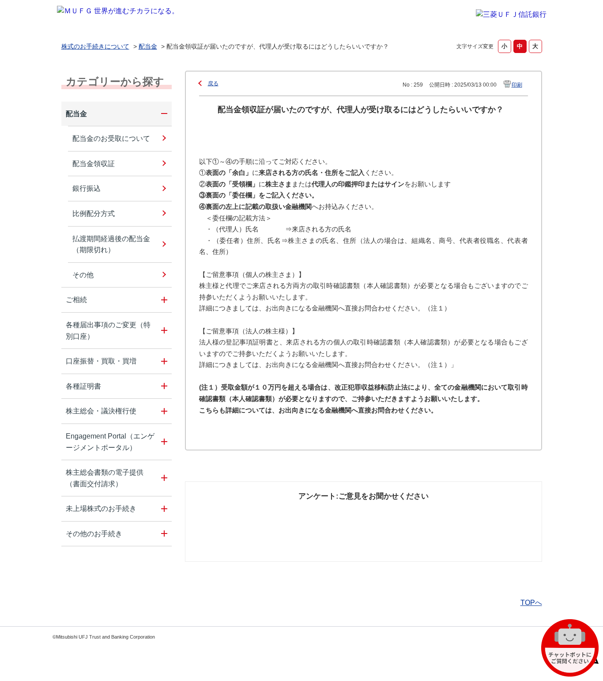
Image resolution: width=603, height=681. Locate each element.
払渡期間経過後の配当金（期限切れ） (111, 244)
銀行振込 (86, 188)
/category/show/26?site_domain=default (163, 442)
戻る (213, 83)
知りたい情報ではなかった (477, 518)
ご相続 (76, 299)
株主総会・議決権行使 (101, 411)
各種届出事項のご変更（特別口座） (108, 330)
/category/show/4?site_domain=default (163, 300)
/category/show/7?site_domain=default (163, 508)
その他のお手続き (94, 533)
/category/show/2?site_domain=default (163, 114)
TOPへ (531, 602)
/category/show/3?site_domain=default (163, 411)
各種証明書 (83, 386)
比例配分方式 (93, 213)
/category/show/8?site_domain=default (163, 534)
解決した (231, 513)
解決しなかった (396, 513)
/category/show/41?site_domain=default (163, 361)
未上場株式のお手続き (101, 508)
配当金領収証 (93, 163)
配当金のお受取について (111, 138)
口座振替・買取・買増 (101, 361)
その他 (83, 275)
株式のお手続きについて (95, 46)
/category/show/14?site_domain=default (163, 330)
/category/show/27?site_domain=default (163, 478)
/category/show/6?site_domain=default (163, 386)
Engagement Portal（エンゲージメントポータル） (110, 441)
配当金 (148, 46)
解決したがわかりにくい (325, 518)
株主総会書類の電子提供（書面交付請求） (104, 478)
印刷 (517, 85)
